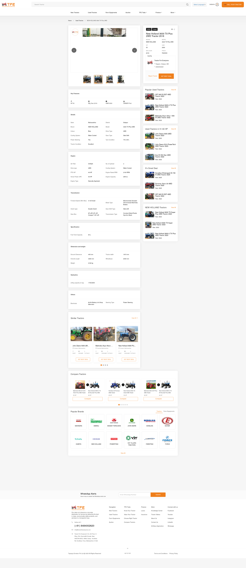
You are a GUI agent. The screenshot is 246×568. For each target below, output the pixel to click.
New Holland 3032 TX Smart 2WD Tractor (129, 391)
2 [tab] (103, 365)
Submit (158, 494)
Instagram (171, 518)
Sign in (212, 4)
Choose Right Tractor (130, 518)
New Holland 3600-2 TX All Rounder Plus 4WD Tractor (94, 391)
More (172, 12)
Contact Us (154, 522)
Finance (158, 12)
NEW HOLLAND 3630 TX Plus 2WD (97, 20)
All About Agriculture (157, 526)
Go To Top (128, 553)
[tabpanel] (81, 344)
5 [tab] (127, 404)
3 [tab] (105, 365)
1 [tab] (101, 365)
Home (69, 20)
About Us (154, 518)
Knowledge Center (156, 511)
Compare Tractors (129, 522)
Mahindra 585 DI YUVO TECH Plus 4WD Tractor (79, 391)
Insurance (144, 514)
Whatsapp (171, 526)
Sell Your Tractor (234, 4)
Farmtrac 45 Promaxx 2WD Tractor (114, 391)
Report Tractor (152, 76)
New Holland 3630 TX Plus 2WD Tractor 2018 (159, 35)
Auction (128, 12)
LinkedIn (170, 522)
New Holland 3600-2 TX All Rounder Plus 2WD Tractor (165, 391)
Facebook (171, 511)
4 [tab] (107, 365)
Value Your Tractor (129, 514)
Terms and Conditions (160, 553)
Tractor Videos (155, 514)
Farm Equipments (111, 12)
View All (134, 318)
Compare (87, 399)
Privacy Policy (173, 553)
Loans (143, 511)
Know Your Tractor (129, 511)
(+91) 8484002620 (84, 524)
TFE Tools (142, 12)
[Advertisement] (126, 471)
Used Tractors (92, 12)
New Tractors (75, 12)
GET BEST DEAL (83, 359)
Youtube (170, 514)
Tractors (159, 411)
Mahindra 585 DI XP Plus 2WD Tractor (150, 391)
